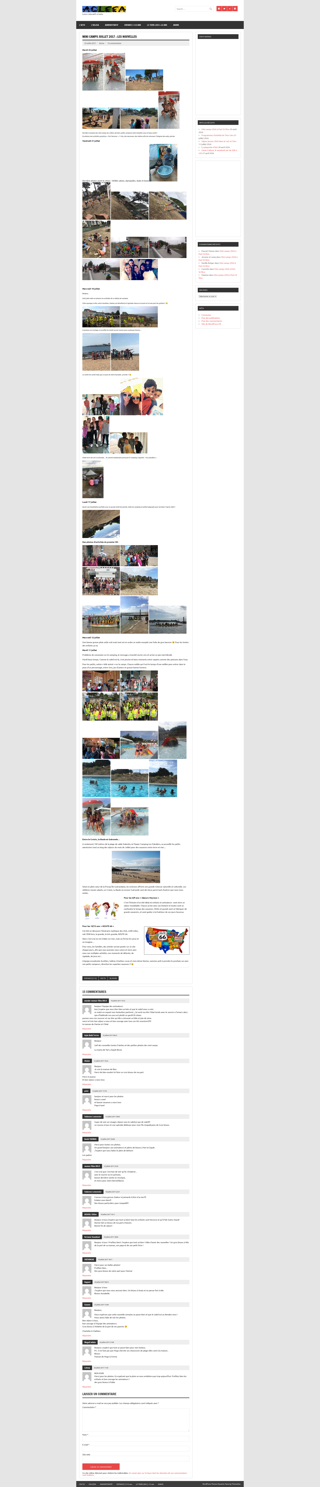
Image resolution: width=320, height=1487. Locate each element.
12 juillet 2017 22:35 (111, 1166)
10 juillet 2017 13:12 (118, 1001)
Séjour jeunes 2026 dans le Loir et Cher (219, 141)
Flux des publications (211, 318)
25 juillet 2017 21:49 (107, 1342)
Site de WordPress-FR (211, 324)
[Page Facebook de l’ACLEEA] (219, 8)
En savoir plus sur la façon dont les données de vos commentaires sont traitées (134, 1474)
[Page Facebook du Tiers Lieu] (235, 8)
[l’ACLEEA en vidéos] (229, 8)
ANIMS (176, 25)
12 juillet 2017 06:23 (110, 1035)
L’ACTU (82, 25)
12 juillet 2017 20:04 (107, 1139)
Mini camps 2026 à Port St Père (215, 129)
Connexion (206, 315)
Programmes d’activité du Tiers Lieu (218, 135)
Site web (86, 1454)
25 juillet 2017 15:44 (101, 1305)
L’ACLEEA (95, 25)
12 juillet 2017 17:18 (99, 1091)
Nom (85, 1435)
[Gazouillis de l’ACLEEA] (224, 8)
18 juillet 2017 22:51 (112, 1192)
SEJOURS (113, 978)
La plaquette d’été (210, 147)
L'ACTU (103, 978)
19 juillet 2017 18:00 (111, 1237)
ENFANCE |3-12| (90, 978)
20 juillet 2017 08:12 (101, 1282)
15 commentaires (114, 43)
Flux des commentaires (212, 321)
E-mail (85, 1445)
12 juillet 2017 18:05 (112, 1116)
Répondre (86, 1028)
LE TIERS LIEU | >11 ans (157, 25)
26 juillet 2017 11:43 (101, 1368)
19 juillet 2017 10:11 (107, 1214)
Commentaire (89, 1407)
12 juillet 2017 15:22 (101, 1061)
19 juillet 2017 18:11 (105, 1259)
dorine (101, 43)
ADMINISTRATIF (111, 25)
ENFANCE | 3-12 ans (132, 25)
